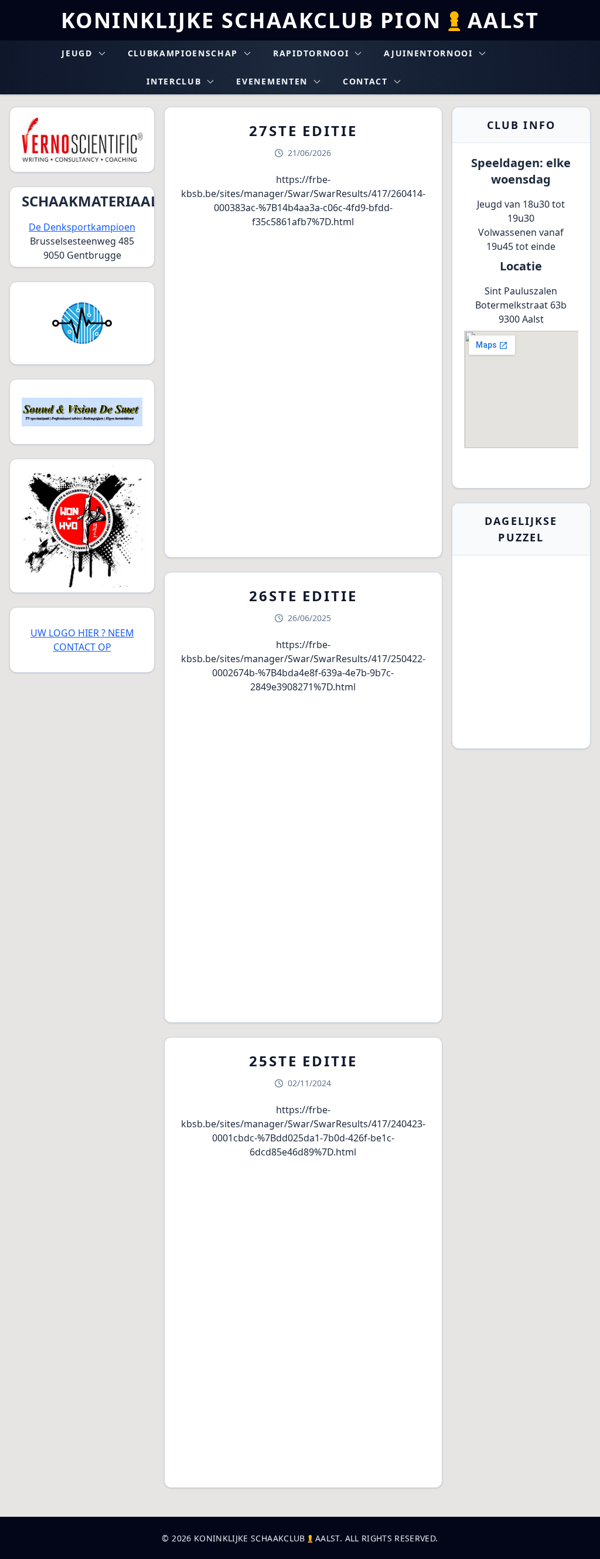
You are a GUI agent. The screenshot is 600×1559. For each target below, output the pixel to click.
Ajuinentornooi (428, 53)
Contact (365, 81)
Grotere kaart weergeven (521, 470)
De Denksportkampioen (82, 227)
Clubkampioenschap (183, 53)
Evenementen (271, 81)
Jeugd (77, 53)
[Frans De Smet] (82, 412)
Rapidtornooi (311, 53)
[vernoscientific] (82, 139)
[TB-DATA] (82, 323)
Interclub (173, 81)
